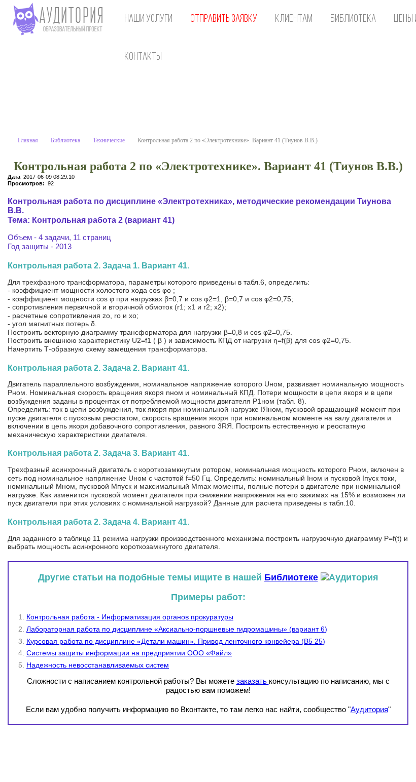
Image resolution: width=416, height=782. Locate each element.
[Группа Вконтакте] (336, 752)
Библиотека (353, 19)
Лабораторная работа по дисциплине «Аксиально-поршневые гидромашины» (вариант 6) (176, 629)
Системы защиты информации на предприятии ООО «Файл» (129, 653)
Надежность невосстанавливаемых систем (97, 665)
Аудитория (369, 709)
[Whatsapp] (357, 752)
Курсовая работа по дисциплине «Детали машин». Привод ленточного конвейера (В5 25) (175, 641)
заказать (252, 681)
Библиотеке (291, 577)
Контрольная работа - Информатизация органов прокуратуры (129, 617)
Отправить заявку (223, 19)
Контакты (143, 57)
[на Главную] (60, 19)
